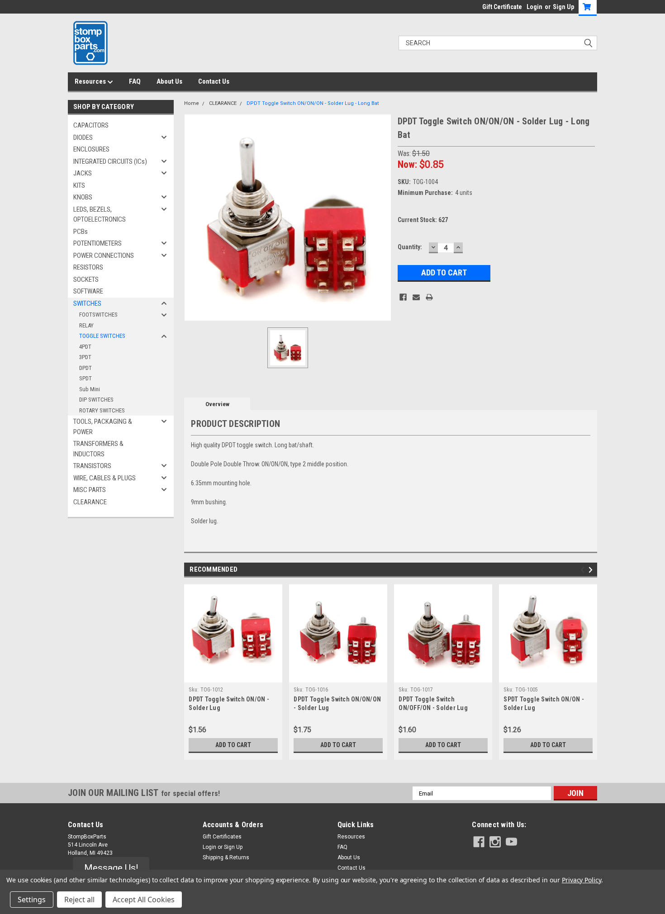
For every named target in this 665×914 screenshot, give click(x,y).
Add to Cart (233, 744)
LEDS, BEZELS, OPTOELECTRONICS (99, 214)
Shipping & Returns (226, 857)
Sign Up (563, 6)
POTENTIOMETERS (97, 243)
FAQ (135, 81)
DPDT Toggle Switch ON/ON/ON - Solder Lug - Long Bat (313, 103)
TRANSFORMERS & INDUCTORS (98, 449)
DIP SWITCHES (96, 399)
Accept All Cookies (144, 900)
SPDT (85, 378)
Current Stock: (423, 219)
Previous (583, 570)
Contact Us (213, 81)
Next (592, 570)
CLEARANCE (90, 502)
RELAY (86, 325)
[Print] (429, 297)
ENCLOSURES (91, 149)
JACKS (82, 173)
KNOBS (82, 197)
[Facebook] (403, 297)
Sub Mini (89, 389)
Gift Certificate (502, 6)
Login (534, 6)
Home (191, 103)
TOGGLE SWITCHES (102, 335)
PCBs (80, 231)
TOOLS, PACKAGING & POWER (102, 426)
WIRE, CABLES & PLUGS (104, 478)
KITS (79, 185)
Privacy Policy (581, 880)
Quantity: (410, 247)
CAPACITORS (91, 125)
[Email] (416, 297)
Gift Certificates (222, 836)
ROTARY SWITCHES (102, 410)
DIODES (83, 137)
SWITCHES (87, 303)
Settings (32, 900)
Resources (91, 81)
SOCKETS (86, 279)
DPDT (85, 368)
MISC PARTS (89, 490)
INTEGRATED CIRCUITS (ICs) (110, 161)
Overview (217, 404)
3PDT (85, 357)
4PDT (85, 346)
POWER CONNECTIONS (103, 255)
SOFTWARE (88, 291)
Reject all (79, 900)
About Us (169, 81)
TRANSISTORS (92, 466)
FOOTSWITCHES (98, 314)
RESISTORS (88, 267)
